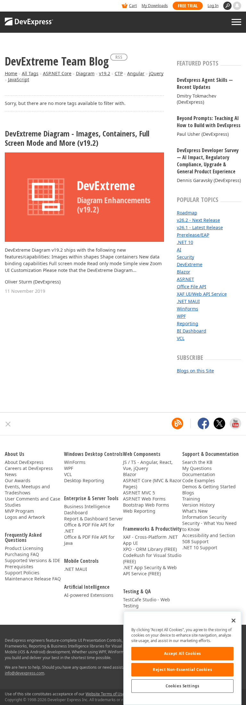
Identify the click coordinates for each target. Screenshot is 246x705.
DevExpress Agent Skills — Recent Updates (205, 83)
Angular (135, 73)
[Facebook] (203, 423)
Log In (213, 5)
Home (11, 73)
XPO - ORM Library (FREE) (150, 549)
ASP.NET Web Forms (144, 499)
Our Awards (17, 480)
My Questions (197, 468)
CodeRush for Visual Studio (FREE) (152, 558)
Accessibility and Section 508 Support (208, 538)
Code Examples (198, 480)
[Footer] (8, 424)
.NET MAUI (188, 301)
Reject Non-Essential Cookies (182, 669)
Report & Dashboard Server (93, 519)
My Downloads (155, 5)
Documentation (198, 474)
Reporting (187, 323)
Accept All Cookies (182, 653)
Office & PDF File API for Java (89, 540)
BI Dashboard (191, 331)
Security (185, 257)
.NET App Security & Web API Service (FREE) (150, 570)
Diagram (85, 73)
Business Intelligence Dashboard (87, 509)
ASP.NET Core (57, 73)
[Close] (233, 621)
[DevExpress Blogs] (177, 423)
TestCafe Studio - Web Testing (146, 602)
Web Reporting (139, 511)
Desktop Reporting (84, 480)
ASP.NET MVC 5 (139, 493)
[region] (182, 658)
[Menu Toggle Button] (236, 22)
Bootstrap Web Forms (146, 505)
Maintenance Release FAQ (33, 579)
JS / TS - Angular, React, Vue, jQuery (148, 465)
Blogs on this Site (195, 371)
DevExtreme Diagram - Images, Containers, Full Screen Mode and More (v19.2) (77, 138)
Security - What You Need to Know (209, 526)
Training (191, 499)
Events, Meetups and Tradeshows (27, 489)
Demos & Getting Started (209, 486)
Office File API (191, 286)
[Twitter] (219, 423)
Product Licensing (24, 548)
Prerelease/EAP (193, 235)
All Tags (30, 73)
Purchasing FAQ (22, 554)
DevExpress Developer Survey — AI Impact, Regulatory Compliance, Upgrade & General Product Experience (208, 161)
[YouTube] (235, 423)
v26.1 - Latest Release (200, 227)
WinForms (187, 309)
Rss (118, 57)
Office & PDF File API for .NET (89, 528)
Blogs (188, 493)
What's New (195, 511)
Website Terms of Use (105, 694)
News (11, 474)
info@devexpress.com (24, 673)
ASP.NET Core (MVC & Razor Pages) (152, 483)
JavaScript (18, 79)
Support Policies (22, 573)
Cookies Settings (182, 685)
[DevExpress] (24, 6)
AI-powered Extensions (88, 595)
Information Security (204, 517)
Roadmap (187, 213)
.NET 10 (185, 242)
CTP (119, 73)
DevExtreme (189, 264)
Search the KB (197, 462)
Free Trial (188, 6)
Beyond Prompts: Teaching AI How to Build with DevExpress (209, 122)
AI (179, 250)
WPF (181, 316)
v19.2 (104, 73)
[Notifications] (237, 6)
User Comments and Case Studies (32, 502)
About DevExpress (24, 462)
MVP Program (19, 511)
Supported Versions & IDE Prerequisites (32, 563)
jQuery (156, 73)
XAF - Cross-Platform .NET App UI (150, 540)
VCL (180, 338)
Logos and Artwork (25, 517)
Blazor (183, 272)
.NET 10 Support (199, 547)
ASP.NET (185, 279)
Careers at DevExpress (29, 468)
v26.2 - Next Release (198, 220)
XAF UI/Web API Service (202, 294)
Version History (198, 505)
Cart (133, 5)
